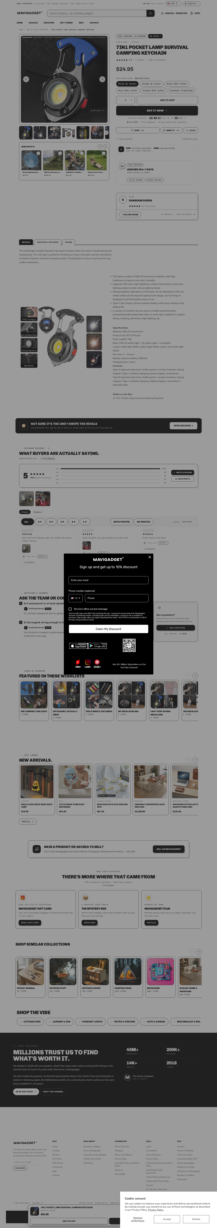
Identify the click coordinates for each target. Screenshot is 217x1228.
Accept (167, 1219)
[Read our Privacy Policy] (147, 613)
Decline (196, 1219)
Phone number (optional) (82, 591)
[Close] (149, 557)
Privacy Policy (156, 1209)
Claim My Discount (108, 629)
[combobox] (76, 598)
